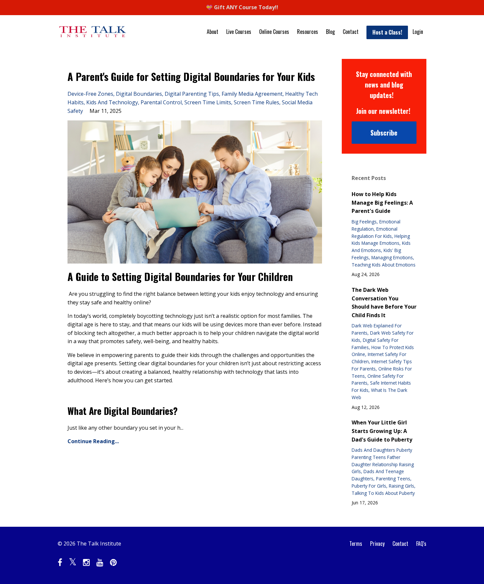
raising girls (401, 486)
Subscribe (383, 133)
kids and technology (112, 102)
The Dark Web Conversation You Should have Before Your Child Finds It (384, 302)
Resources (307, 32)
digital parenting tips (192, 93)
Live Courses (238, 32)
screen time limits (207, 102)
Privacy (377, 543)
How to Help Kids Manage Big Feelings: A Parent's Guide (382, 202)
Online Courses (274, 32)
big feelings (364, 221)
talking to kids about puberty (383, 493)
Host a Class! (387, 32)
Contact (351, 32)
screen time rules (256, 102)
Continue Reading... (93, 441)
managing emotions (392, 257)
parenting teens (393, 478)
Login (418, 32)
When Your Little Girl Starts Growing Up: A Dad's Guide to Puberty (382, 431)
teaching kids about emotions (384, 265)
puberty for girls (369, 486)
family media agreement (252, 93)
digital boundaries (139, 93)
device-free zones (90, 93)
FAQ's (421, 543)
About (212, 32)
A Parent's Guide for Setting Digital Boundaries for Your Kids (191, 76)
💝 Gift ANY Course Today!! (242, 7)
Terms (355, 543)
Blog (330, 32)
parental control (161, 102)
